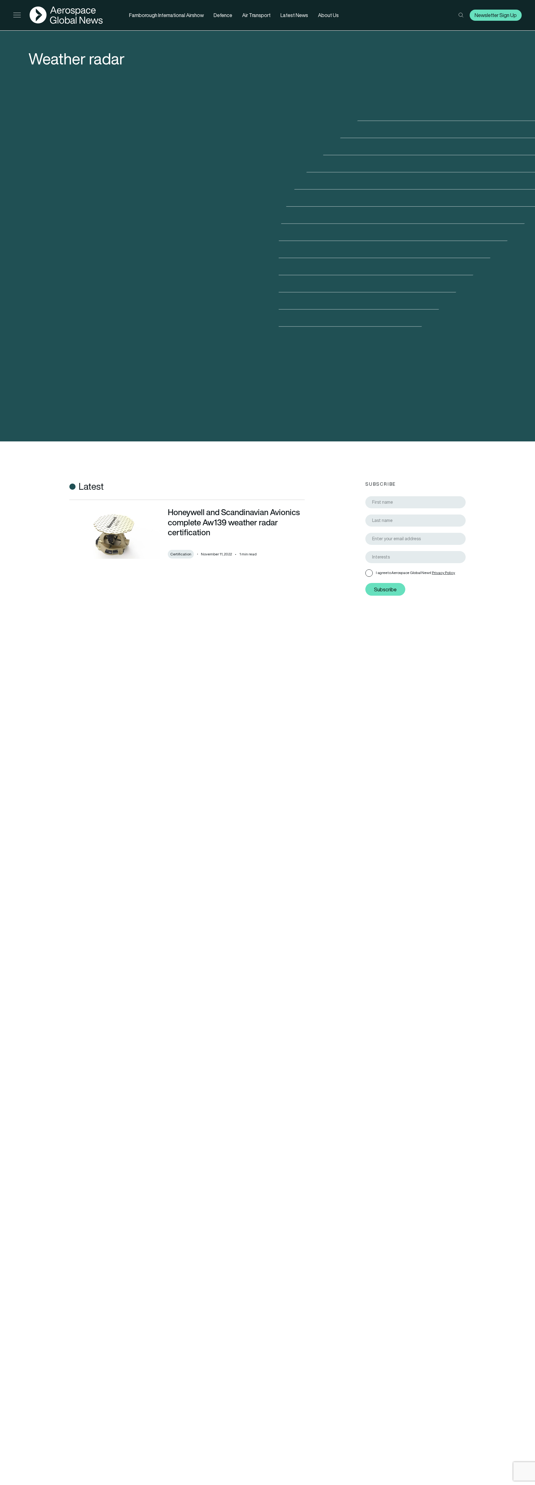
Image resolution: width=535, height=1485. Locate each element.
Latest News (294, 15)
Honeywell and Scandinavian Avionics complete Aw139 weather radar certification (234, 522)
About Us (328, 15)
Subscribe (385, 589)
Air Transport (256, 15)
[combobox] (415, 557)
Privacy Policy (443, 572)
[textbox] (418, 557)
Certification (180, 554)
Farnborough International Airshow (166, 15)
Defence (223, 15)
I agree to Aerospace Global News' (415, 572)
